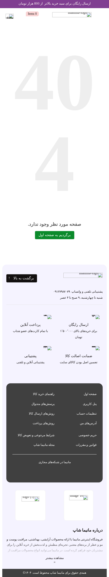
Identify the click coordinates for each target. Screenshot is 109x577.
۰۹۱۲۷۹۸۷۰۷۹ (61, 291)
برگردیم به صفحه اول (55, 235)
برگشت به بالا (23, 278)
